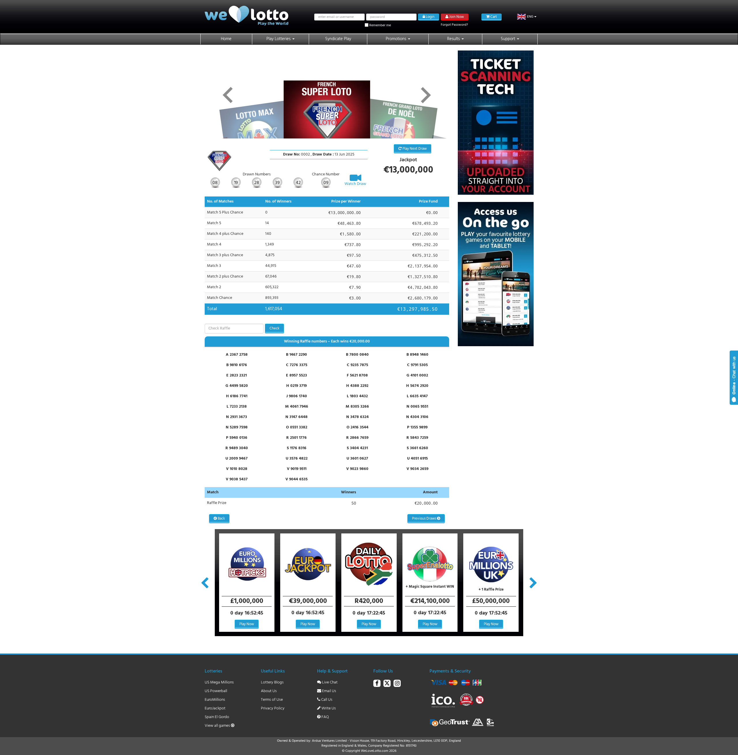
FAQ (325, 717)
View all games (218, 725)
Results (454, 38)
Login (429, 17)
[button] (527, 17)
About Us (269, 691)
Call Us (326, 699)
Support (508, 38)
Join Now (456, 17)
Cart (493, 17)
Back (221, 519)
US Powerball (216, 691)
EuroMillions (215, 699)
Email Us (328, 691)
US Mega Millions (219, 682)
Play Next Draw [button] (414, 149)
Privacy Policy (273, 708)
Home (226, 38)
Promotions (396, 38)
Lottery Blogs (272, 682)
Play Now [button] (246, 624)
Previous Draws (424, 519)
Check (274, 328)
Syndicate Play (338, 38)
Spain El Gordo (217, 717)
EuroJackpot (215, 708)
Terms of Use (272, 699)
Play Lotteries (279, 38)
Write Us (328, 708)
